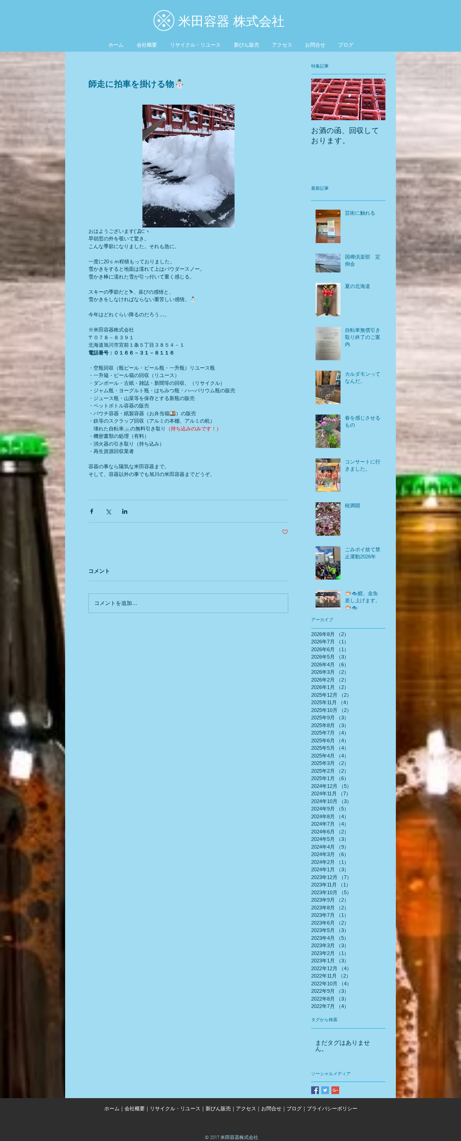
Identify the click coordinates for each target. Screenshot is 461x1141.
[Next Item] (375, 99)
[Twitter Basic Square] (325, 1090)
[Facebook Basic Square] (315, 1090)
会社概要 (135, 1108)
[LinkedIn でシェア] (124, 511)
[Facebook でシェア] (91, 511)
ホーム (111, 1108)
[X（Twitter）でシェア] (108, 511)
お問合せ (271, 1108)
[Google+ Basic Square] (335, 1090)
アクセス (246, 1108)
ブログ (294, 1108)
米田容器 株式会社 (231, 21)
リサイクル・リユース (175, 1108)
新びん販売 (218, 1108)
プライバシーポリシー (332, 1108)
